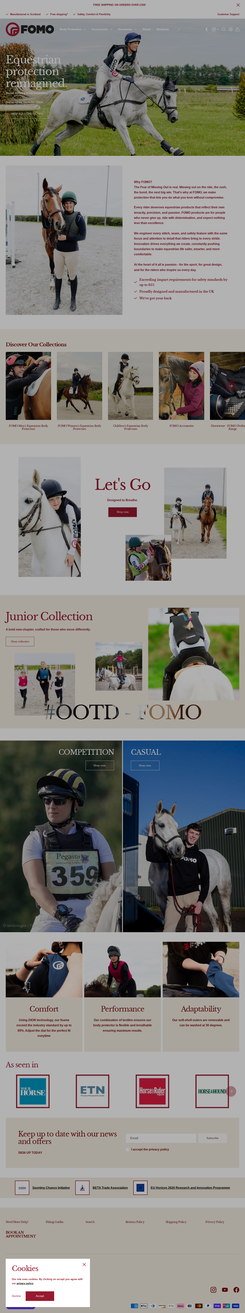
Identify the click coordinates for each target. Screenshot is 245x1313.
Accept (40, 1295)
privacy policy (25, 1283)
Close (84, 1264)
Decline (16, 1295)
